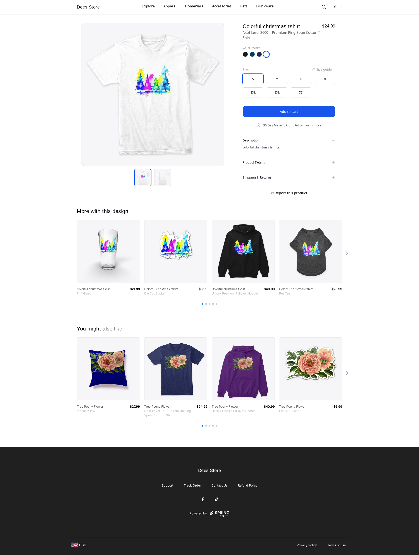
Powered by (198, 513)
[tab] (143, 177)
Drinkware (265, 6)
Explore (148, 6)
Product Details (254, 162)
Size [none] (246, 69)
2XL (253, 92)
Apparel (169, 6)
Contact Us (219, 485)
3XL (277, 92)
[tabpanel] (152, 94)
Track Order (192, 485)
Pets (243, 6)
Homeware (194, 6)
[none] (321, 69)
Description (251, 140)
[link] (108, 251)
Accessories (222, 6)
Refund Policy (248, 485)
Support (167, 485)
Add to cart (289, 111)
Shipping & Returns (257, 177)
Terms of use (336, 545)
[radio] (253, 79)
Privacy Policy (307, 545)
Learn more (312, 125)
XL (325, 79)
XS (301, 92)
